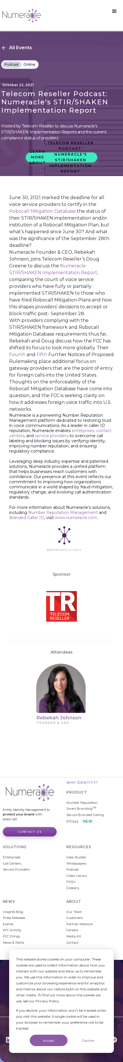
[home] (21, 15)
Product (76, 792)
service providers (52, 435)
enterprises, (83, 430)
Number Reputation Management (63, 512)
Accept (48, 1040)
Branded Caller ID (26, 517)
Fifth (42, 354)
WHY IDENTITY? (82, 782)
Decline (88, 1040)
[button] (114, 11)
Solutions (14, 847)
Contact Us (30, 832)
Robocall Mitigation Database (42, 211)
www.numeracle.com (76, 517)
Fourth (17, 354)
